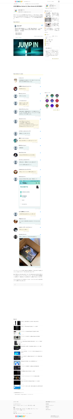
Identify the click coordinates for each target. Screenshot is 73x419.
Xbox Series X (24, 394)
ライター (47, 408)
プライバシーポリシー (50, 405)
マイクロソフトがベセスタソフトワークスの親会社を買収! (30, 376)
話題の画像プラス (21, 9)
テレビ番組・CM (49, 39)
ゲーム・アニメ (35, 408)
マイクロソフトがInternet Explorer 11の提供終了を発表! (30, 331)
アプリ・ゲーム (23, 324)
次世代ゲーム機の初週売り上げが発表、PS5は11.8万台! (29, 321)
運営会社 (47, 406)
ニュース (22, 329)
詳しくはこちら (55, 58)
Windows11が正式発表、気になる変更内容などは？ (29, 361)
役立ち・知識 (48, 41)
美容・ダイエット (55, 36)
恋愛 (52, 16)
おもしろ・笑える (16, 405)
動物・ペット (22, 409)
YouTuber (17, 408)
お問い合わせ (48, 409)
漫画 (14, 408)
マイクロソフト (30, 394)
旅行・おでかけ (22, 408)
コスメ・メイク (48, 36)
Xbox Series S (17, 394)
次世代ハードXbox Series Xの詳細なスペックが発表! (29, 326)
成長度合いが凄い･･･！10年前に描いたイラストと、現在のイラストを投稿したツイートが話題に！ (55, 20)
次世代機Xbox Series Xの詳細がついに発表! (28, 371)
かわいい (47, 34)
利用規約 (47, 403)
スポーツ (22, 405)
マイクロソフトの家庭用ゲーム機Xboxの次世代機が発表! (30, 366)
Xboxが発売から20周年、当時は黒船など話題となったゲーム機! (31, 346)
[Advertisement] (28, 65)
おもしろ (47, 43)
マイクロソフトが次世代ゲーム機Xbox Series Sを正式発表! (30, 336)
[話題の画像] (18, 1)
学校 (29, 405)
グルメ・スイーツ (16, 409)
